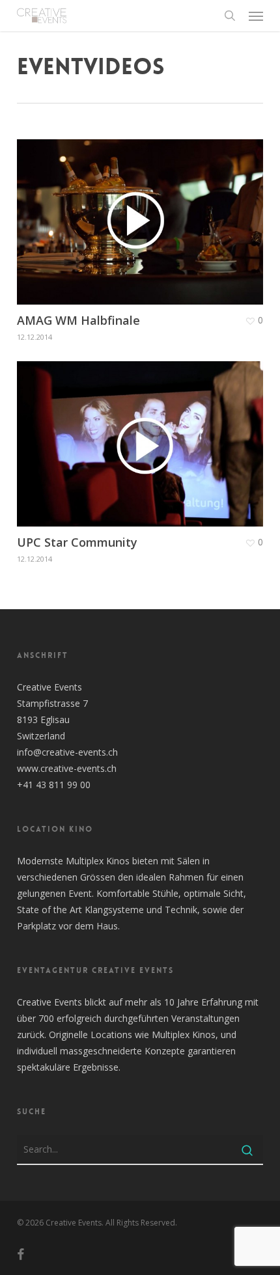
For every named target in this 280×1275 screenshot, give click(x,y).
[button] (256, 15)
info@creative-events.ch (67, 752)
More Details (143, 212)
